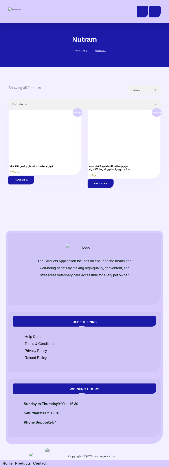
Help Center (34, 337)
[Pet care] (22, 9)
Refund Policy (36, 358)
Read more (21, 180)
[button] (155, 11)
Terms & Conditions (40, 344)
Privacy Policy (36, 351)
